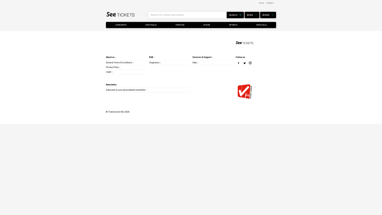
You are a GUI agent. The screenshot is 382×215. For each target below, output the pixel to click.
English (270, 3)
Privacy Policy (112, 67)
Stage (206, 25)
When (250, 15)
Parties (180, 25)
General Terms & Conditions (119, 62)
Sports (233, 25)
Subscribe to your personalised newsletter (126, 90)
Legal (108, 72)
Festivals (151, 25)
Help (194, 62)
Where (266, 15)
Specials (261, 25)
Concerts (121, 25)
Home (261, 3)
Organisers (154, 62)
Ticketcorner (120, 16)
